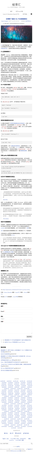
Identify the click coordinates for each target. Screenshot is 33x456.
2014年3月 (23, 417)
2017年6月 (23, 405)
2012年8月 (30, 422)
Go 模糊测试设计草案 (8, 252)
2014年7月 (30, 415)
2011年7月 (17, 426)
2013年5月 (29, 420)
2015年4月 (4, 414)
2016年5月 (10, 409)
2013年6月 (23, 420)
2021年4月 (4, 391)
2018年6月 (4, 402)
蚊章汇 (16, 4)
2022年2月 (29, 387)
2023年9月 (4, 382)
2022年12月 (29, 384)
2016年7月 (30, 408)
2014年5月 (10, 417)
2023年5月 (29, 382)
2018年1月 (6, 403)
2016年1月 (6, 411)
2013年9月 (4, 420)
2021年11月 (19, 388)
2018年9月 (17, 400)
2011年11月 (26, 425)
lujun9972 (17, 292)
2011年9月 (10, 426)
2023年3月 (10, 384)
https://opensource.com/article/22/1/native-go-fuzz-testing (16, 289)
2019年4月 (4, 399)
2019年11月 (19, 396)
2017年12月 (13, 403)
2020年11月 (3, 393)
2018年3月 (23, 402)
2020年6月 (4, 394)
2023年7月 (16, 382)
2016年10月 (10, 408)
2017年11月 (19, 403)
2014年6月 (4, 417)
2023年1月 (23, 384)
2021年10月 (26, 388)
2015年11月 (19, 411)
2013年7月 (16, 420)
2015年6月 (23, 412)
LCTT (5, 296)
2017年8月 (10, 405)
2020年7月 (30, 393)
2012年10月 (17, 422)
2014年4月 (16, 417)
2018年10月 (10, 400)
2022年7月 (30, 385)
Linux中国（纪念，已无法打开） (19, 438)
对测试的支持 (4, 48)
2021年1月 (23, 391)
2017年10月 (26, 403)
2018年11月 (3, 400)
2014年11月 (3, 415)
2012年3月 (29, 423)
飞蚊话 (29, 449)
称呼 (2, 306)
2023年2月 (16, 384)
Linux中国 (15, 296)
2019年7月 (16, 397)
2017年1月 (23, 406)
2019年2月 (16, 399)
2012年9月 (23, 422)
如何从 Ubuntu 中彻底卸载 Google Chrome (15, 342)
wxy (2, 294)
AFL (2, 230)
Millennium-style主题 (16, 451)
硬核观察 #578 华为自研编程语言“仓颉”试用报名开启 (18, 340)
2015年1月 (23, 414)
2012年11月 (10, 422)
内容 (2, 321)
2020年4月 (16, 394)
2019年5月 (29, 397)
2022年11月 (3, 385)
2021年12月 (13, 388)
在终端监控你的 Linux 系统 (7, 360)
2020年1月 (6, 396)
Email (2, 311)
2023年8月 (10, 382)
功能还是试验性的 (15, 146)
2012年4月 (23, 423)
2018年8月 (23, 400)
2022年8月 (23, 385)
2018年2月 (29, 402)
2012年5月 (16, 423)
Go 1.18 (18, 147)
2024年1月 (9, 381)
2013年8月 (10, 420)
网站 (2, 316)
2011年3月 (20, 428)
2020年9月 (17, 393)
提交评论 (29, 336)
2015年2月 (16, 414)
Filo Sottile (6, 218)
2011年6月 (23, 426)
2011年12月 (19, 425)
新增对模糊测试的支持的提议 (17, 123)
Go (30, 21)
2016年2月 (29, 409)
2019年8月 (10, 397)
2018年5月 (10, 402)
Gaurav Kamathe (4, 21)
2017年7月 (16, 405)
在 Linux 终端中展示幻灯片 (7, 368)
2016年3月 (23, 409)
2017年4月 (4, 406)
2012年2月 (6, 425)
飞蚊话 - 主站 (5, 438)
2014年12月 (29, 414)
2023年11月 (22, 381)
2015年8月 (10, 412)
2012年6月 (10, 423)
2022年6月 (4, 387)
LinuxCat (11, 440)
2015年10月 (26, 411)
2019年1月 (23, 399)
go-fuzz (13, 235)
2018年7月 (30, 400)
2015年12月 (13, 411)
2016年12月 (29, 406)
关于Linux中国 (19, 11)
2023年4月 (4, 384)
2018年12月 (29, 399)
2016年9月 (17, 408)
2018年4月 (16, 402)
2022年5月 (10, 387)
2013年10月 (26, 419)
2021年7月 (16, 390)
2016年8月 (23, 408)
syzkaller (3, 228)
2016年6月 (4, 409)
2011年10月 (4, 426)
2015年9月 (4, 412)
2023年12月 (15, 381)
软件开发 (28, 21)
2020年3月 (23, 394)
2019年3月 (10, 399)
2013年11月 (19, 419)
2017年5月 (29, 405)
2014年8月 (23, 415)
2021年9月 (4, 390)
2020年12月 (29, 391)
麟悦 (30, 438)
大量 (27, 228)
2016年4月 (16, 409)
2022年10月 (10, 385)
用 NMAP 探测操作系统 (6, 370)
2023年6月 (23, 382)
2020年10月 (10, 393)
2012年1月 (13, 425)
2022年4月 (16, 387)
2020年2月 (29, 394)
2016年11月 (3, 408)
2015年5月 (29, 412)
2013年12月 (13, 419)
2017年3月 (10, 406)
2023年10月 (29, 381)
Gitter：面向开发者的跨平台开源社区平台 (11, 362)
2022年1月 (6, 388)
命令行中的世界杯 (5, 354)
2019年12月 (13, 396)
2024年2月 (2, 381)
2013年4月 (3, 422)
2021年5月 (29, 390)
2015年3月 (10, 414)
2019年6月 (23, 397)
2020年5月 (10, 394)
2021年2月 (16, 391)
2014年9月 (17, 415)
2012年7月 (4, 423)
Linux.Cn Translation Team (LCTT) (11, 14)
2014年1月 (6, 419)
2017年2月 (16, 406)
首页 (11, 11)
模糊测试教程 (23, 150)
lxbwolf (25, 292)
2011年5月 (29, 426)
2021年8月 (10, 390)
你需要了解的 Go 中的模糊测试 (16, 19)
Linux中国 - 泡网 (20, 440)
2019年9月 (4, 397)
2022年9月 (17, 385)
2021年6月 (23, 390)
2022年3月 (23, 387)
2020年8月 (23, 393)
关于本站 (25, 14)
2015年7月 (16, 412)
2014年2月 (29, 417)
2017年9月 (4, 405)
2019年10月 (26, 396)
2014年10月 (10, 415)
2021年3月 (10, 391)
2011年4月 (13, 428)
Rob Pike (5, 199)
